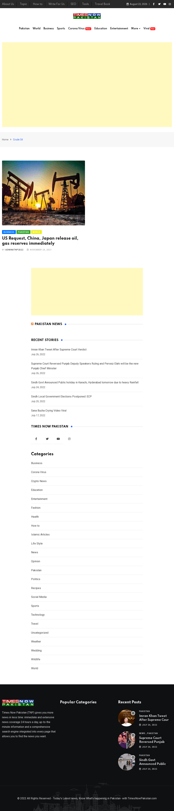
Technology (38, 614)
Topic (23, 4)
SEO (73, 4)
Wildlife (35, 659)
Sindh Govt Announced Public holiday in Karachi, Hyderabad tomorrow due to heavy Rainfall (84, 382)
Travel (34, 623)
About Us (8, 4)
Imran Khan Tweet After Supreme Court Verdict (58, 349)
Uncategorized (39, 632)
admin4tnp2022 (14, 250)
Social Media (39, 597)
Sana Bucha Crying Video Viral (48, 410)
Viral (148, 28)
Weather (36, 641)
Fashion (35, 507)
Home (5, 139)
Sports (61, 28)
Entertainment (119, 28)
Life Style (37, 543)
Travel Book (102, 4)
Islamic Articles (40, 534)
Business (49, 28)
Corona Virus (79, 28)
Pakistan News (48, 324)
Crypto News (39, 481)
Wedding (36, 650)
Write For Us (56, 4)
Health (35, 516)
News (34, 552)
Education (100, 28)
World (36, 28)
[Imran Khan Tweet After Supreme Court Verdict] (126, 717)
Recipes (36, 588)
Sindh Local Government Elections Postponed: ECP (61, 396)
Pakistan (24, 28)
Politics (35, 579)
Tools (85, 4)
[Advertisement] (87, 84)
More (134, 28)
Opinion (35, 561)
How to (37, 4)
